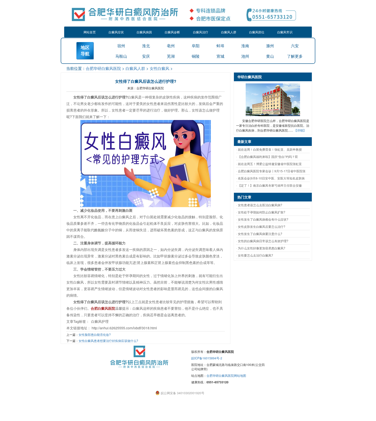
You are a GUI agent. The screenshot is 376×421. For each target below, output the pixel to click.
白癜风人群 (228, 32)
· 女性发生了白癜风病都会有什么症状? (262, 219)
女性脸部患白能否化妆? (95, 334)
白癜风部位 (256, 32)
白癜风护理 (100, 321)
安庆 (146, 56)
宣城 (220, 56)
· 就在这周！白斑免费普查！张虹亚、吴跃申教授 (269, 149)
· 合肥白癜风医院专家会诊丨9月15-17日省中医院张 (271, 171)
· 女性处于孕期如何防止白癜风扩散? (260, 212)
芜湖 (171, 56)
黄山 (270, 56)
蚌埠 (220, 45)
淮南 (245, 45)
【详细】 (300, 130)
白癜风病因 (144, 32)
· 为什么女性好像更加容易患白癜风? (260, 248)
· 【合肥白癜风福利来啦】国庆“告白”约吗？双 (267, 156)
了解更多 (295, 56)
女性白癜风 (159, 68)
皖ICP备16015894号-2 (206, 358)
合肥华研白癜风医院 (103, 68)
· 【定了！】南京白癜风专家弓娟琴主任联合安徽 (269, 185)
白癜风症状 (116, 32)
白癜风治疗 (200, 32)
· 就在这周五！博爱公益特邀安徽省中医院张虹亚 (269, 164)
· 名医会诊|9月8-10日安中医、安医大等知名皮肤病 (270, 178)
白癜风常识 (284, 32)
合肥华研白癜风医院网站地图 (226, 375)
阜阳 (196, 45)
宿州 (121, 45)
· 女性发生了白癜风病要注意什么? (259, 234)
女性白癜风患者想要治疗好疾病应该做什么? (108, 340)
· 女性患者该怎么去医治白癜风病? (259, 205)
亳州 (171, 45)
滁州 (270, 45)
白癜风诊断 (172, 32)
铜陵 (196, 56)
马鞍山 (121, 56)
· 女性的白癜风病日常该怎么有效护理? (262, 241)
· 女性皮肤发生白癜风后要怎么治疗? (260, 226)
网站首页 (90, 32)
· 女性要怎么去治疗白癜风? (254, 255)
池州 (245, 56)
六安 (295, 45)
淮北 (146, 45)
